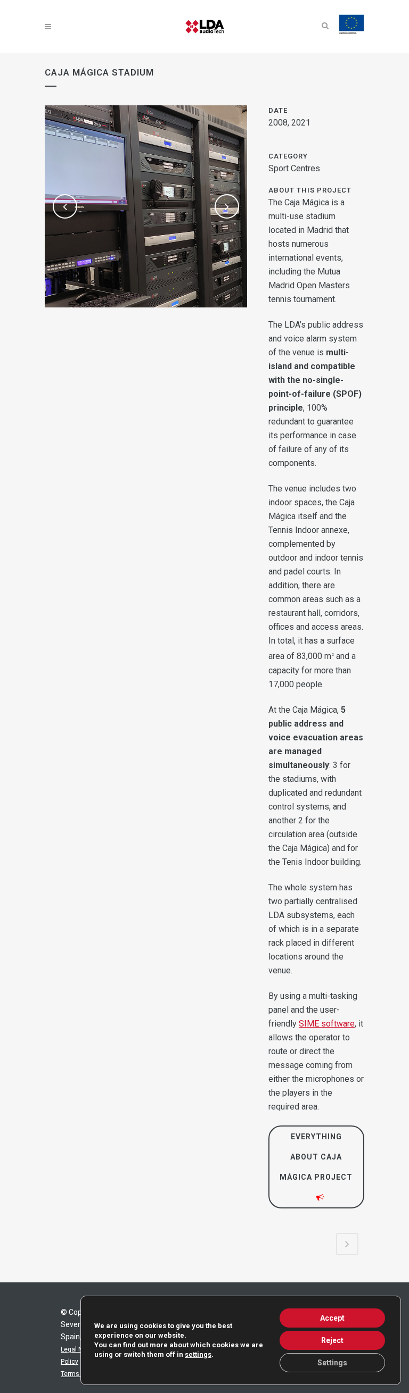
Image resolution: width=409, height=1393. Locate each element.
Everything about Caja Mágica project (316, 1156)
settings (198, 1354)
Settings (332, 1362)
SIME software (327, 1024)
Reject (332, 1340)
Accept (332, 1318)
